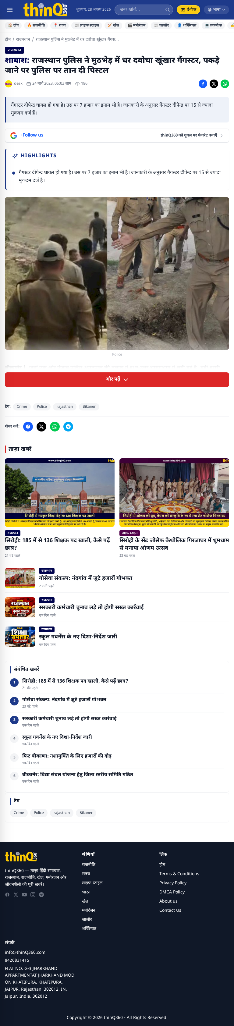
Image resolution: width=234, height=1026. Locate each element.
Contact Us (170, 911)
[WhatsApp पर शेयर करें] (225, 84)
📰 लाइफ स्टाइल (86, 25)
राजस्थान (23, 40)
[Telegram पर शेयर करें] (68, 426)
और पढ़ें (112, 379)
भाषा (217, 9)
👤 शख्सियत (186, 25)
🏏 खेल (113, 25)
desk (18, 83)
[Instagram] (32, 894)
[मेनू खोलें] (10, 10)
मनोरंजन (88, 911)
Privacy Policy (172, 883)
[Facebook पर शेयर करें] (203, 84)
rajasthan (65, 406)
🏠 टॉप (13, 25)
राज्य (86, 874)
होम (8, 40)
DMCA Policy (172, 892)
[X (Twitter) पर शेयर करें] (214, 84)
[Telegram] (41, 894)
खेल (85, 901)
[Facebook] (7, 894)
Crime (22, 406)
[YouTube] (24, 894)
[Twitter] (15, 894)
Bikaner (89, 406)
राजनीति (88, 865)
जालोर (87, 920)
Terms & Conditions (179, 874)
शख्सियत (89, 929)
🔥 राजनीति (36, 25)
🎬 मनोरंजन (136, 25)
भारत (86, 892)
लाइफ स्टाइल (92, 883)
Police (42, 406)
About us (168, 901)
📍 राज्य (59, 25)
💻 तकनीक (213, 25)
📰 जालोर (161, 25)
